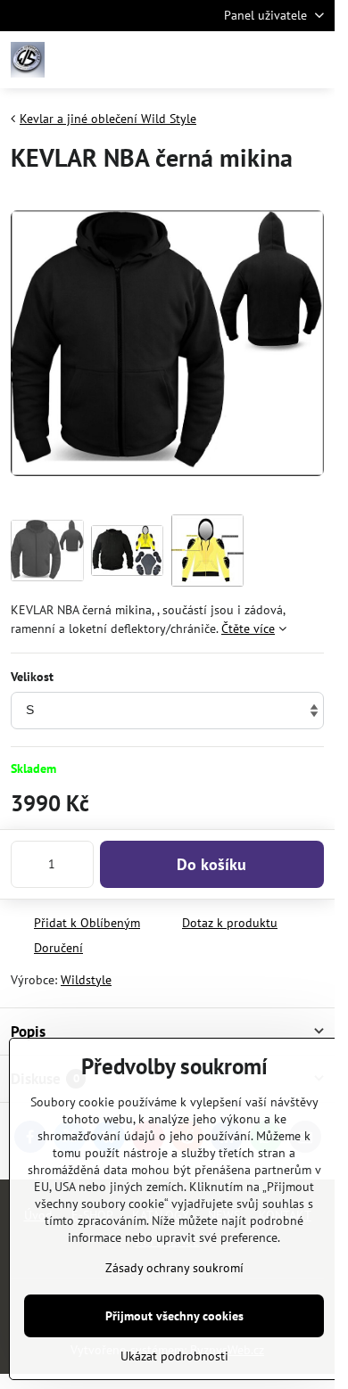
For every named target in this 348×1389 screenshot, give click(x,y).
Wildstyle (86, 980)
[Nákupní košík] (270, 60)
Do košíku (211, 864)
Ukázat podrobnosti (174, 1356)
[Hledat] (227, 60)
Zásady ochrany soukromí (174, 1268)
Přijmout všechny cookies (174, 1316)
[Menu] (313, 60)
